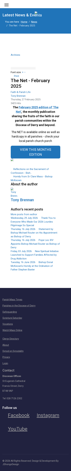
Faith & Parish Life (21, 92)
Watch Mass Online (12, 330)
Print (16, 76)
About (5, 345)
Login (5, 363)
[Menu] (6, 5)
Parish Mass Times (12, 299)
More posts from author (24, 214)
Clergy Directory (10, 338)
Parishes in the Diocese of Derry (19, 305)
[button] (35, 58)
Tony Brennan (18, 95)
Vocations (7, 324)
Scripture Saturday (12, 318)
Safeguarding (9, 312)
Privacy (6, 357)
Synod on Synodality (13, 351)
